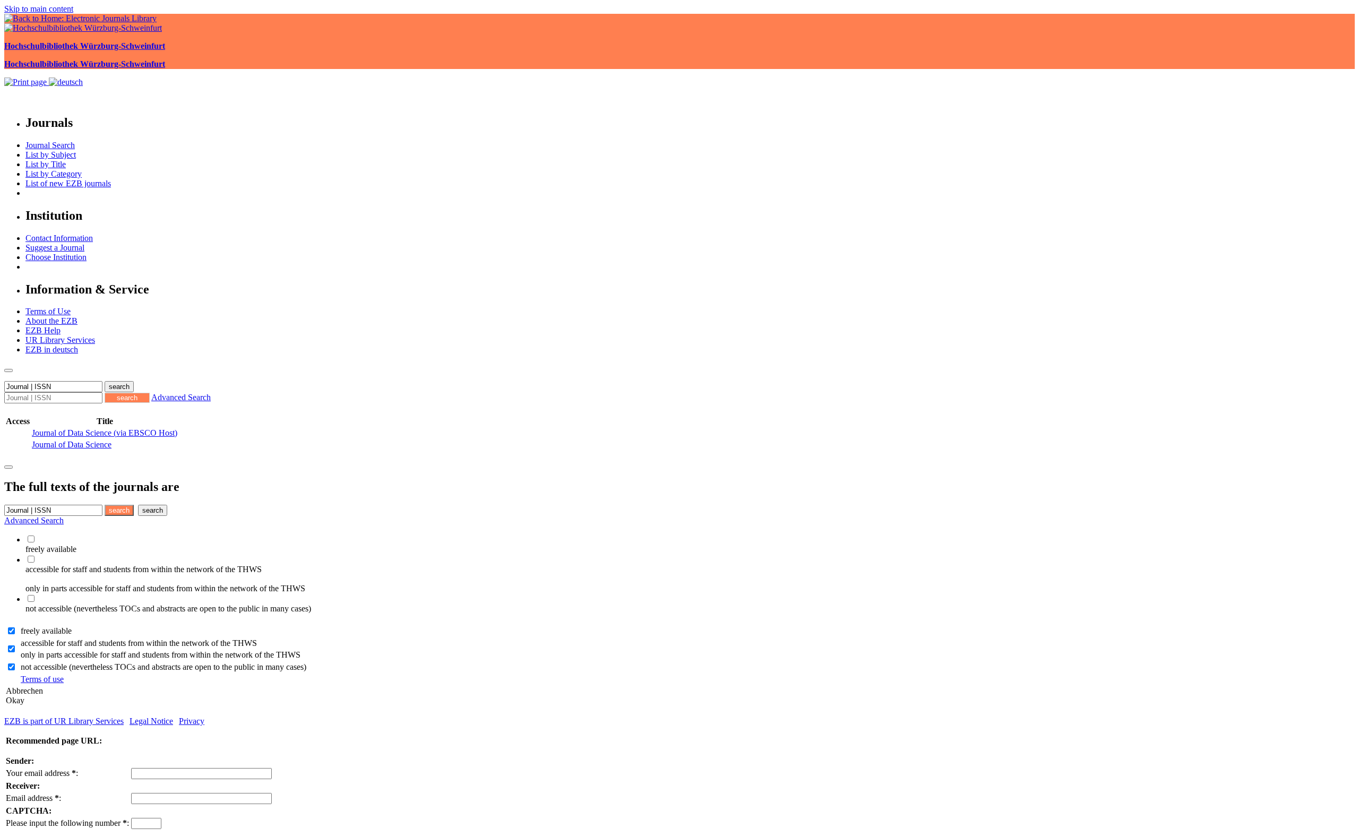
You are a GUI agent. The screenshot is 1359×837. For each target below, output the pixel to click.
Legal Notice (151, 721)
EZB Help (43, 330)
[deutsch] (66, 82)
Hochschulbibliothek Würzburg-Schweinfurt (84, 45)
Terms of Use (48, 311)
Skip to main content (38, 8)
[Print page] (26, 82)
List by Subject (50, 154)
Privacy (191, 721)
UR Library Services (60, 339)
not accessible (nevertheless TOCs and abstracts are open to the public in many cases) (163, 666)
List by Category (53, 173)
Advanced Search (181, 397)
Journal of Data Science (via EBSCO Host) (104, 432)
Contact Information (59, 238)
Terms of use (42, 679)
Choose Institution (56, 257)
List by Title (45, 164)
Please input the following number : (67, 822)
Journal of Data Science (71, 444)
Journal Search (50, 145)
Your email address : (42, 773)
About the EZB (51, 320)
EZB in (51, 349)
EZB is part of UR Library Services (64, 721)
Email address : (33, 798)
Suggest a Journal (54, 247)
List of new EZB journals (68, 183)
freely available (46, 630)
